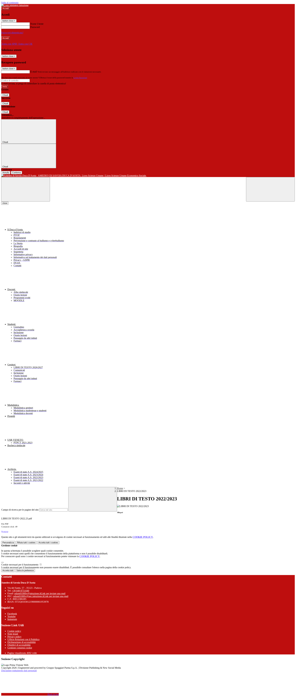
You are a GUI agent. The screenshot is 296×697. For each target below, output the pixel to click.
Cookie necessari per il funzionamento (20, 564)
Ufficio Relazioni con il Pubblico (23, 639)
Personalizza (8, 542)
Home (120, 488)
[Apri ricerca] (270, 189)
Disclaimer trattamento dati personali (19, 670)
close (4, 203)
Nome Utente (36, 24)
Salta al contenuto (9, 2)
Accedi (5, 8)
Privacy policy (14, 636)
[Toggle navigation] (25, 189)
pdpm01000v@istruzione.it (39, 593)
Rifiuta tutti (26, 542)
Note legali (12, 634)
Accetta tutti (48, 542)
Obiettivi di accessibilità (19, 645)
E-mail (33, 71)
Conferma (16, 172)
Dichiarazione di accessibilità (21, 642)
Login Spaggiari (80, 77)
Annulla (5, 172)
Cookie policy (14, 631)
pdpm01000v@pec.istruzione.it (40, 596)
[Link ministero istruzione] (15, 5)
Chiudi (5, 95)
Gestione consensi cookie (19, 647)
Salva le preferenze (25, 570)
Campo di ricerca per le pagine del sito (20, 509)
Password (35, 27)
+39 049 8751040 (20, 590)
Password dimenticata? (12, 32)
